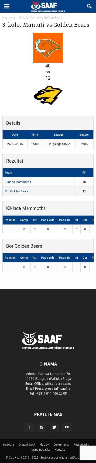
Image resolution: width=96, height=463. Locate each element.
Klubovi (44, 445)
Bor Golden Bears (16, 191)
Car (85, 220)
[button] (89, 6)
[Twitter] (54, 427)
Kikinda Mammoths (18, 182)
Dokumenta (61, 445)
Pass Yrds (48, 220)
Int (76, 220)
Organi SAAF (26, 445)
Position (10, 220)
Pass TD (64, 220)
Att (35, 220)
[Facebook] (29, 427)
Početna (8, 445)
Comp (24, 220)
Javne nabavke (40, 450)
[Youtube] (67, 427)
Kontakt (60, 450)
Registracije (81, 445)
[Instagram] (41, 427)
